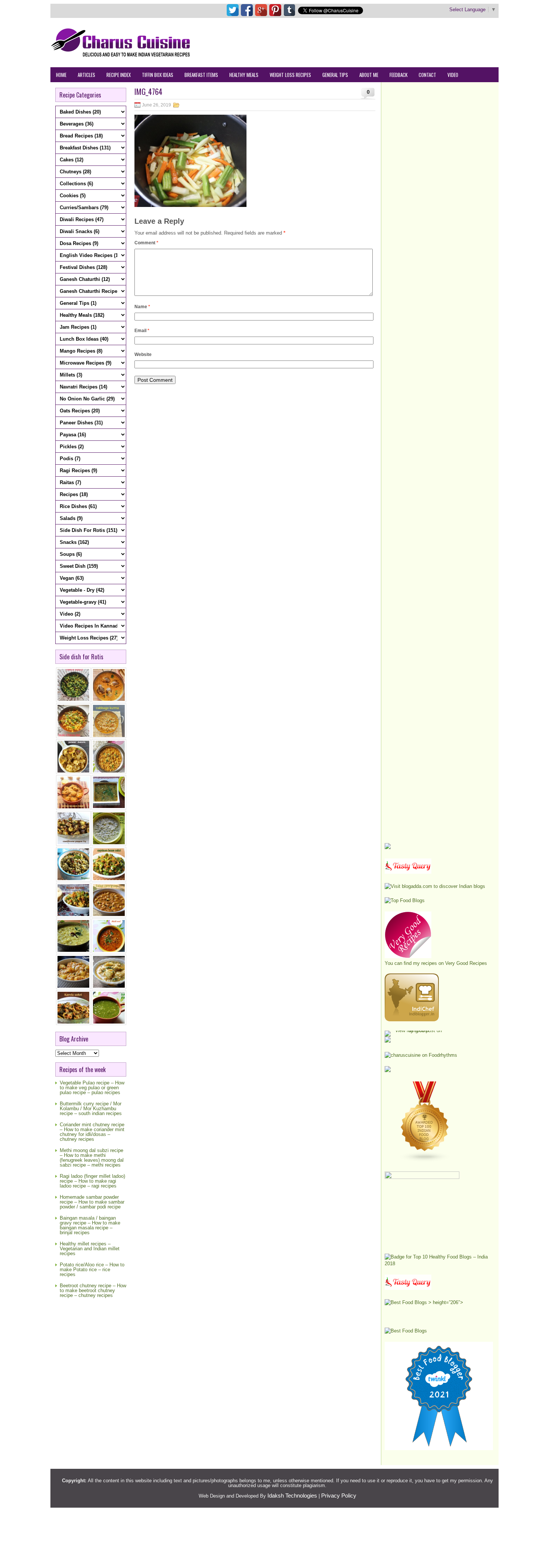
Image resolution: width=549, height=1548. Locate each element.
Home (61, 74)
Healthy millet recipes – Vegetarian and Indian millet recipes (90, 1248)
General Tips (335, 74)
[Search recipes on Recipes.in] (405, 900)
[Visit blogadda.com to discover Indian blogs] (435, 886)
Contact (427, 74)
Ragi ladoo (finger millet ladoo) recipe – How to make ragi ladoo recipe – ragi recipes (92, 1181)
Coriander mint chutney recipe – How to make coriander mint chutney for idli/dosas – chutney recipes (92, 1132)
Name (142, 306)
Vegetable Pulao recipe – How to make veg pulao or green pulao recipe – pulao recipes (92, 1087)
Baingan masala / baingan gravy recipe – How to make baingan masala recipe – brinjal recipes (90, 1225)
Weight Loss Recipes (290, 74)
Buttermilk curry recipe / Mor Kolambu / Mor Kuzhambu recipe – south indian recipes (91, 1108)
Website (143, 354)
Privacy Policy (338, 1495)
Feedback (398, 74)
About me (368, 74)
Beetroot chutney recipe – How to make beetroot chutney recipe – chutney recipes (93, 1290)
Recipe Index (118, 74)
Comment (146, 242)
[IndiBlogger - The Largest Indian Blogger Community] (412, 1019)
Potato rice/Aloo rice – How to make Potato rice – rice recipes (92, 1269)
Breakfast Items (201, 74)
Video (452, 74)
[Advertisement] (363, 42)
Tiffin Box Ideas (157, 74)
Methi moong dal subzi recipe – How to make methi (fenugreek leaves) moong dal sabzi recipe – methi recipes (92, 1158)
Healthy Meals (243, 74)
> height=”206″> (445, 1302)
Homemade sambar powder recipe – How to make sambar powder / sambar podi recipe (92, 1202)
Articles (86, 74)
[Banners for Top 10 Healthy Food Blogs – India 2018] (439, 1263)
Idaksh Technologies (292, 1495)
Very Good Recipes (466, 963)
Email (141, 330)
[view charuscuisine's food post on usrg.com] (415, 1030)
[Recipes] (408, 1288)
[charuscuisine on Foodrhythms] (421, 1055)
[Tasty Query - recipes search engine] (408, 872)
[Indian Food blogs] (425, 1160)
